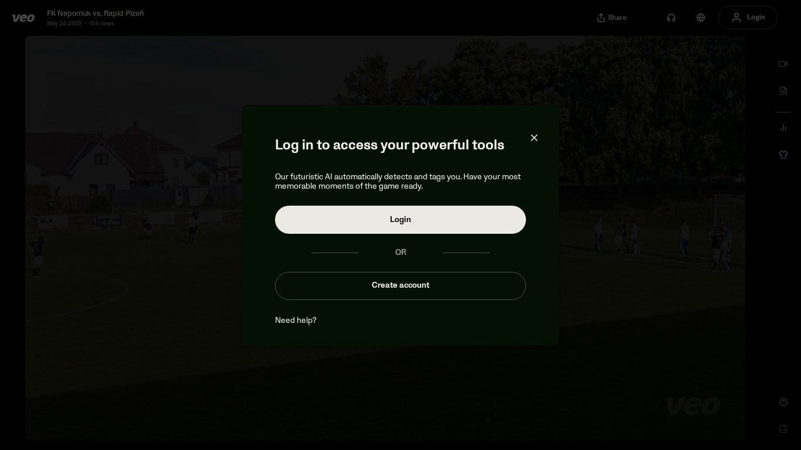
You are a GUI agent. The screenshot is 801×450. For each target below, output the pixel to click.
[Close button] (534, 138)
